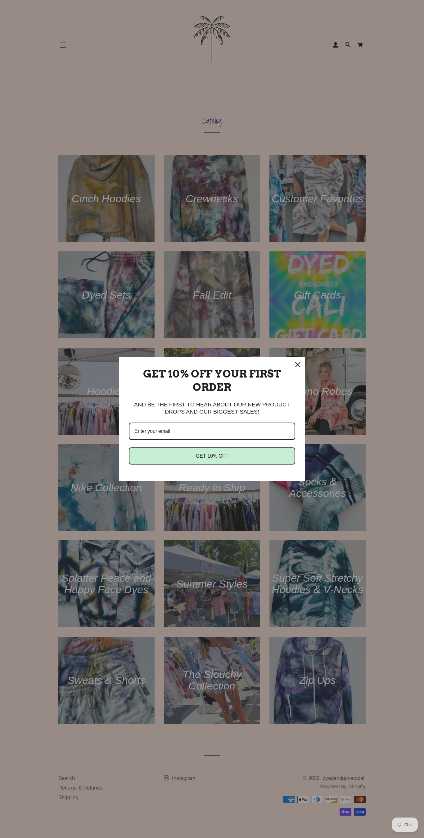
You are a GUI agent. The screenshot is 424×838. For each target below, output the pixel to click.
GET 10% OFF (212, 456)
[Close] (297, 364)
